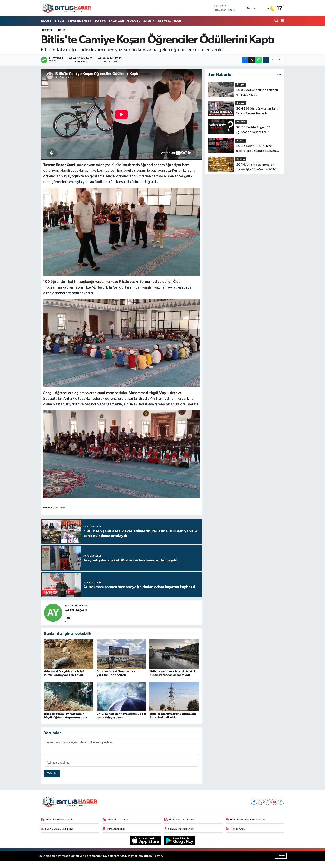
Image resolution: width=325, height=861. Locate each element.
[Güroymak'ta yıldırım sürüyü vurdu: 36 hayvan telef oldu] (68, 654)
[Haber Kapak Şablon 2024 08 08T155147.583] (121, 343)
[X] (261, 802)
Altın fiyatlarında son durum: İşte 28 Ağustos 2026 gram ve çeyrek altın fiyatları (255, 167)
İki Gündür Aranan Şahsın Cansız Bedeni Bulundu (257, 111)
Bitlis (61, 30)
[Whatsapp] (281, 802)
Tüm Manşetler (116, 828)
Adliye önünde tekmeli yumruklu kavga (256, 92)
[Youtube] (274, 802)
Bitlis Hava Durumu (119, 819)
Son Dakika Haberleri (181, 828)
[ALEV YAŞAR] (53, 612)
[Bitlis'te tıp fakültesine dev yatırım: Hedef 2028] (121, 654)
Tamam (281, 856)
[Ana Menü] (281, 21)
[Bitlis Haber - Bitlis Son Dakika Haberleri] (66, 8)
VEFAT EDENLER (79, 20)
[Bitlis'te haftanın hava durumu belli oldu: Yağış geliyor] (121, 696)
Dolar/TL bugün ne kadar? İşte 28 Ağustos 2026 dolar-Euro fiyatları (255, 148)
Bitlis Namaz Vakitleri (181, 819)
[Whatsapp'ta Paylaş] (258, 60)
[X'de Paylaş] (251, 60)
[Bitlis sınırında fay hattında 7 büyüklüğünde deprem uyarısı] (68, 696)
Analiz (241, 140)
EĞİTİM (100, 20)
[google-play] (179, 840)
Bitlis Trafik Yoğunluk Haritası (247, 819)
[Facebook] (254, 802)
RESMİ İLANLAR (169, 20)
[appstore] (146, 840)
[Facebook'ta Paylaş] (245, 60)
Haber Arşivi (238, 828)
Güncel (241, 122)
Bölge (240, 84)
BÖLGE (46, 20)
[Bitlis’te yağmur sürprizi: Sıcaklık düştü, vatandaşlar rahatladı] (174, 654)
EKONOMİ (116, 20)
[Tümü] (279, 74)
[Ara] (276, 21)
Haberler (47, 30)
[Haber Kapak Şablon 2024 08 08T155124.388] (121, 231)
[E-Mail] (68, 619)
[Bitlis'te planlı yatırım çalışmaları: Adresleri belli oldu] (174, 696)
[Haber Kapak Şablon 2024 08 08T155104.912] (121, 454)
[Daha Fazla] (266, 60)
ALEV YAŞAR (76, 610)
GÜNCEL (133, 20)
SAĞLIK (149, 20)
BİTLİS (59, 20)
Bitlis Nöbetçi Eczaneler (60, 819)
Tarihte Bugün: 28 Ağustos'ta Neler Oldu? (253, 130)
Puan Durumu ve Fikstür (59, 828)
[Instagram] (267, 802)
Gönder (52, 773)
